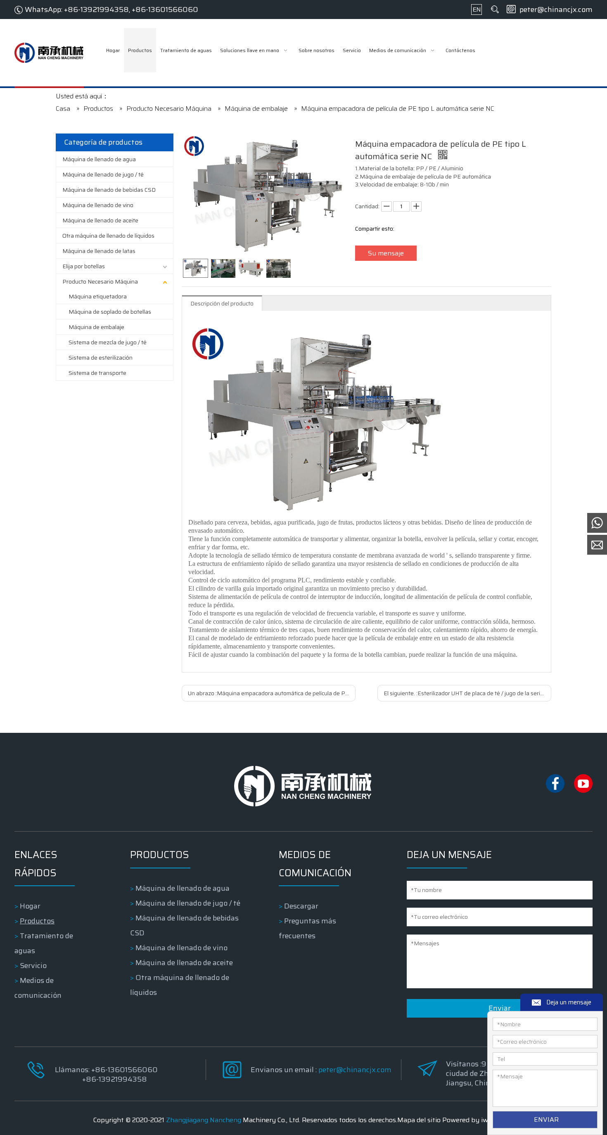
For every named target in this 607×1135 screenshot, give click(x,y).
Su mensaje (386, 253)
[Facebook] (556, 790)
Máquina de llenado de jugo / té (103, 174)
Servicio (33, 965)
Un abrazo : (272, 693)
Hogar (30, 906)
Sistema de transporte (97, 372)
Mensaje (510, 1076)
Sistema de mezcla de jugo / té (108, 342)
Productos (37, 921)
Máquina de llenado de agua (99, 159)
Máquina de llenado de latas (98, 250)
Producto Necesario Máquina (100, 281)
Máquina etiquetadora (98, 296)
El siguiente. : (467, 693)
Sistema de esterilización (101, 357)
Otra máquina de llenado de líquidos (108, 235)
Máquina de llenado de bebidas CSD (109, 189)
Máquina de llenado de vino (97, 205)
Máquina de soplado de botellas (110, 311)
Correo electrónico (522, 1041)
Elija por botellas (83, 266)
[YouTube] (583, 790)
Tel (501, 1058)
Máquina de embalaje (96, 326)
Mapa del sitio (419, 1120)
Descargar (301, 906)
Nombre (509, 1024)
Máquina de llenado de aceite (100, 220)
